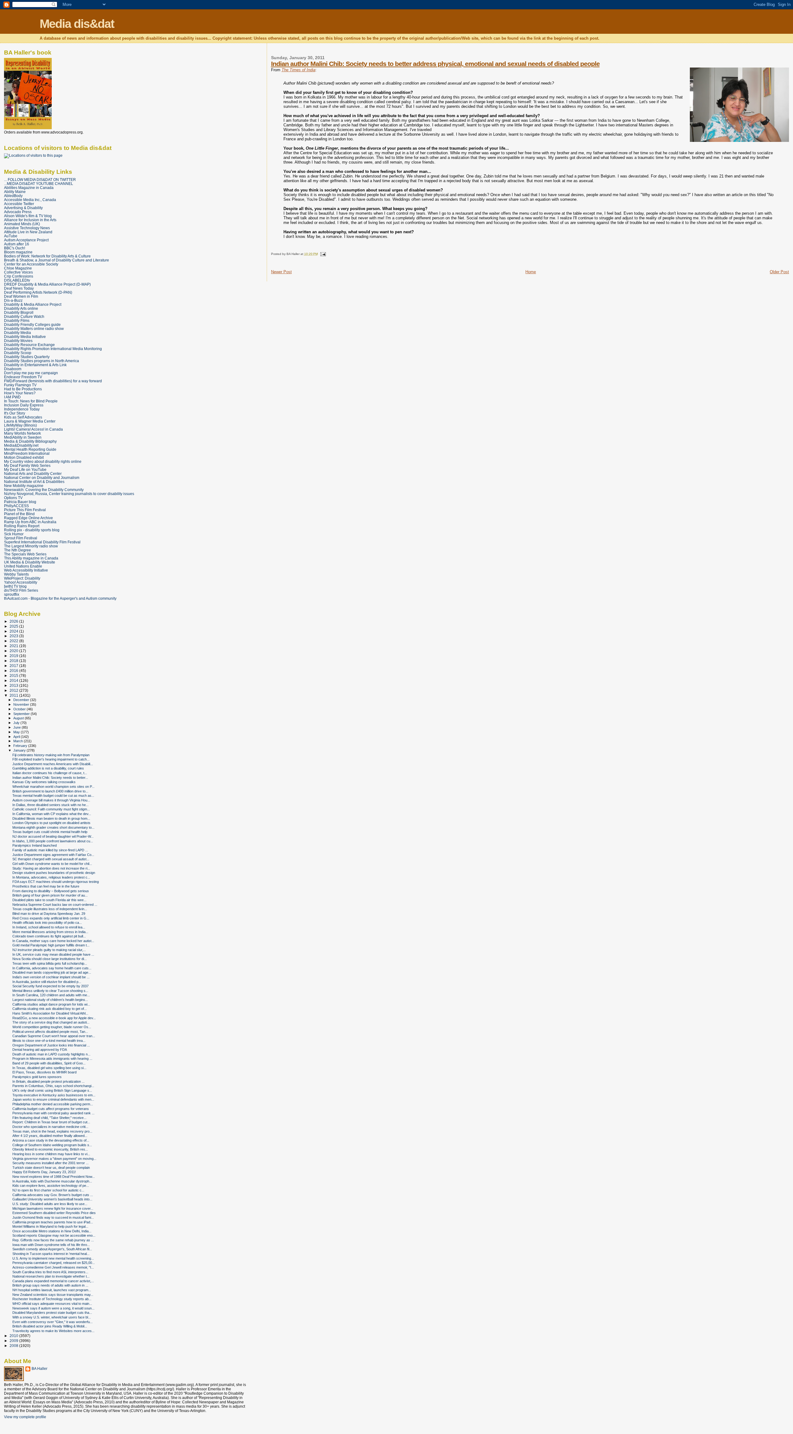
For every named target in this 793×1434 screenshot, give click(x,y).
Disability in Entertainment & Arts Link (35, 365)
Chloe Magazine (18, 268)
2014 (14, 680)
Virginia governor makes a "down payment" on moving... (54, 1158)
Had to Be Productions (23, 389)
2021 (14, 646)
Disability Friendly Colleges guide (32, 324)
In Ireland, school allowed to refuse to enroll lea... (48, 927)
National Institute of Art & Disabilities (34, 482)
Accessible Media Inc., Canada (30, 200)
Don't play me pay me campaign (31, 373)
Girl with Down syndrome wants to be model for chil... (52, 864)
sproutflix (11, 594)
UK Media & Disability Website (29, 562)
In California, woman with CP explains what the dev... (51, 814)
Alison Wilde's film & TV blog (28, 216)
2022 (14, 641)
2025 (14, 626)
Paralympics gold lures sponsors (37, 1077)
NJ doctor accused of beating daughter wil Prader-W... (53, 836)
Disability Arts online (21, 308)
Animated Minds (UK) (22, 224)
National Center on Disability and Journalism (41, 478)
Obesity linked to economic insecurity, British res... (50, 1149)
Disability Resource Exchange (29, 345)
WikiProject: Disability (22, 578)
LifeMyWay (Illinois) (20, 425)
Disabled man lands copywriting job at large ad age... (51, 972)
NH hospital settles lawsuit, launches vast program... (51, 1290)
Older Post (779, 272)
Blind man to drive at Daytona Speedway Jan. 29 (48, 913)
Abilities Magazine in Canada (29, 188)
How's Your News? (20, 393)
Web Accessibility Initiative (26, 570)
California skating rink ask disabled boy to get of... (49, 1009)
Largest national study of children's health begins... (50, 1000)
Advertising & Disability (23, 208)
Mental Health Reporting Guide (30, 449)
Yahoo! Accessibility (20, 582)
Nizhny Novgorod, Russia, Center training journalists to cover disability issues (69, 494)
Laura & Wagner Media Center (29, 421)
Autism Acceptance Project (26, 240)
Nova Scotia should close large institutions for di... (49, 959)
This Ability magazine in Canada (31, 558)
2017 (14, 666)
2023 (14, 636)
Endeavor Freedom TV (23, 377)
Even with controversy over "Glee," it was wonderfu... (52, 1322)
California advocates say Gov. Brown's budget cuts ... (52, 1195)
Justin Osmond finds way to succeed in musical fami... (53, 1217)
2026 (14, 621)
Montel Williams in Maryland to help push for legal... (50, 1226)
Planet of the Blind (19, 514)
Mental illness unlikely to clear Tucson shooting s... (50, 991)
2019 (14, 656)
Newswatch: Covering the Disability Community (44, 490)
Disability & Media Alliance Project (32, 304)
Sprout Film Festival (20, 538)
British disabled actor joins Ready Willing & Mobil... (49, 1326)
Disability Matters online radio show (34, 329)
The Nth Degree (17, 550)
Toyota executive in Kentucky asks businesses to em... (53, 1095)
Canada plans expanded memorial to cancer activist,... (53, 1281)
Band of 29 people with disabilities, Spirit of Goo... (48, 1063)
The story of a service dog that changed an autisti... (51, 1022)
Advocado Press (18, 212)
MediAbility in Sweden (23, 437)
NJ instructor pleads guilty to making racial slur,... (49, 950)
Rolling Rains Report (21, 526)
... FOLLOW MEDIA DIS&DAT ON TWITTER (40, 180)
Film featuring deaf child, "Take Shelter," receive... (49, 1118)
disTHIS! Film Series (21, 590)
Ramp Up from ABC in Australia (30, 522)
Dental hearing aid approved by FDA (39, 1049)
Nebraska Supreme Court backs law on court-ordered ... (54, 904)
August (19, 718)
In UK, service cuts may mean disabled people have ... (53, 954)
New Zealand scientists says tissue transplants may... (52, 1294)
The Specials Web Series (25, 554)
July (16, 723)
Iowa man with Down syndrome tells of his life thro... (51, 1245)
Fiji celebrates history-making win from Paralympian (51, 755)
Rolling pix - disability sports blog (31, 530)
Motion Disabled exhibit (24, 457)
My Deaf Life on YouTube (25, 469)
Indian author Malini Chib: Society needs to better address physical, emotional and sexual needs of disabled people (435, 63)
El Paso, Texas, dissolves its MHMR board (44, 1072)
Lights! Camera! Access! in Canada (33, 429)
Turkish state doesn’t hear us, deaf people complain (51, 1167)
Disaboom (12, 369)
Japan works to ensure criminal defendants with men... (53, 1099)
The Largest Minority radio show (31, 546)
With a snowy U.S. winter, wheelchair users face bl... (51, 1317)
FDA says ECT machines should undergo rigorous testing (55, 882)
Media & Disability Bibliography (30, 441)
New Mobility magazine (23, 486)
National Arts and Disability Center (33, 473)
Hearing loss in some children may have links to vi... (51, 1154)
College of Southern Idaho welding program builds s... (52, 1145)
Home (530, 272)
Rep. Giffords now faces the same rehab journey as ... (53, 1240)
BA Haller (39, 1368)
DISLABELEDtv (17, 280)
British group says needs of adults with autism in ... (50, 1285)
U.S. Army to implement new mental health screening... (53, 1258)
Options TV (13, 498)
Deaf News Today (19, 288)
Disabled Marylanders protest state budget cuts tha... (52, 1312)
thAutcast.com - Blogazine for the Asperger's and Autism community (60, 598)
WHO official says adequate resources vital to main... (52, 1303)
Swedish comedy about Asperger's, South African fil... (52, 1249)
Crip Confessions (18, 276)
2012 (14, 690)
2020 (14, 651)
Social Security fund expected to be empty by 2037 (50, 986)
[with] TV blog (15, 586)
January (20, 750)
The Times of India (298, 70)
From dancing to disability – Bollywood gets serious (50, 891)
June (17, 727)
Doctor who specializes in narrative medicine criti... (50, 1127)
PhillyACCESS (16, 506)
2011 (14, 695)
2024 (14, 631)
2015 (14, 675)
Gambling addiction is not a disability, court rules (48, 768)
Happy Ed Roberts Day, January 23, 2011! (44, 1172)
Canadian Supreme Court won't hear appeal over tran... (53, 1036)
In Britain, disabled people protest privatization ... (48, 1081)
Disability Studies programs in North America (41, 361)
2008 (14, 1346)
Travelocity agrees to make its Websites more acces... (53, 1331)
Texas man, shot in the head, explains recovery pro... (52, 1131)
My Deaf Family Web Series (27, 465)
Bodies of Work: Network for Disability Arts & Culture (47, 256)
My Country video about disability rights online (42, 461)
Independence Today (22, 409)
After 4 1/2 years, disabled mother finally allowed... (49, 1136)
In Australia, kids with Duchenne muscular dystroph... (52, 1181)
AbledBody (13, 196)
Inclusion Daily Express (23, 405)
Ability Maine (15, 192)
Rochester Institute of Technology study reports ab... (51, 1299)
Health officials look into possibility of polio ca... (47, 922)
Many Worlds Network (22, 433)
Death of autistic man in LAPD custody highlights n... (51, 1054)
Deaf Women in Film (21, 296)
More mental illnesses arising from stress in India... (50, 932)
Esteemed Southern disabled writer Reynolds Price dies (54, 1213)
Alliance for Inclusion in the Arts (30, 220)
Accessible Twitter (19, 204)
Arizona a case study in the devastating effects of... (50, 1140)
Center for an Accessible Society (31, 264)
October (20, 709)
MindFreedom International (27, 453)
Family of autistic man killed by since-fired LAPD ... (50, 850)
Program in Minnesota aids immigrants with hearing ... (52, 1058)
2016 (14, 671)
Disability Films (16, 320)
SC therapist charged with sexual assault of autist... (50, 859)
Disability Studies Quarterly (27, 357)
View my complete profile (25, 1417)
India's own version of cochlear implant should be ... (51, 977)
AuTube (10, 236)
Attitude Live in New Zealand (28, 232)
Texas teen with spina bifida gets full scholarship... (49, 963)
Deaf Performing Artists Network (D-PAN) (38, 292)
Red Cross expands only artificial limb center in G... (50, 918)
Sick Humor (14, 534)
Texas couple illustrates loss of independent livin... (49, 909)
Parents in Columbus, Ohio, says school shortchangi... (53, 1086)
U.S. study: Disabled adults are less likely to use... (49, 1204)
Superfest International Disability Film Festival (42, 542)
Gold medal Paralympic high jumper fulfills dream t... (51, 945)
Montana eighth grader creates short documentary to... (53, 827)
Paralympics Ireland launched (34, 845)
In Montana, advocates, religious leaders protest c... (51, 877)
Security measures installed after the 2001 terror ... (50, 1163)
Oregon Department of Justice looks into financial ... (51, 1045)
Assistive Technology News (27, 228)
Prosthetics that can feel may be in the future (45, 886)
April (17, 737)
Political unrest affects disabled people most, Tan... (50, 1031)
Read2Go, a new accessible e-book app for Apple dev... (54, 1018)
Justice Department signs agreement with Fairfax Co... (53, 855)
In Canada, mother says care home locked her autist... (53, 941)
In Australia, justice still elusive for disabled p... (46, 982)
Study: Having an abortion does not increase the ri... (51, 868)
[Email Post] (322, 254)
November (21, 704)
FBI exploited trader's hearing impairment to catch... (51, 759)
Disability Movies (18, 341)
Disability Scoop (17, 353)
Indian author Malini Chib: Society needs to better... (50, 777)
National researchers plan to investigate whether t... (51, 1276)
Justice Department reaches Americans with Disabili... (52, 764)
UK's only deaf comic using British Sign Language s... (52, 1090)
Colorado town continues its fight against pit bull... (49, 936)
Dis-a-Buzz (13, 300)
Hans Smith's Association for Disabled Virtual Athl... (50, 1013)
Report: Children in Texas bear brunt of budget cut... (51, 1122)
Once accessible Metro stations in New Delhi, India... (51, 1231)
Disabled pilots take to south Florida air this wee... (49, 900)
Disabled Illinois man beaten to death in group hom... (51, 818)
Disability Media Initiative (25, 337)
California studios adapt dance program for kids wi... (51, 1004)
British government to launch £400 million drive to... (50, 791)
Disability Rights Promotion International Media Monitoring (53, 349)
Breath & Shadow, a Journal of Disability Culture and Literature (56, 260)
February (20, 746)
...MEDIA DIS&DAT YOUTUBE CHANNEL (38, 184)
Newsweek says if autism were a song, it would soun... (53, 1308)
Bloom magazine (18, 252)
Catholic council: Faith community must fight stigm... (51, 809)
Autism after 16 (16, 244)
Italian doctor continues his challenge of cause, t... (49, 773)
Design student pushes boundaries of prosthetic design (53, 873)
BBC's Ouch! (14, 248)
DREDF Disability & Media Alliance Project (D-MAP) (47, 284)
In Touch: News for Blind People (31, 401)
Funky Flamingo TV (20, 385)
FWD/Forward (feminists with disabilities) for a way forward (53, 381)
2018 (14, 661)
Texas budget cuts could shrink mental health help (49, 832)
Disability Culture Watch (24, 316)
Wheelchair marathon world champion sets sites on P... (53, 786)
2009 (14, 1341)
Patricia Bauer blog (20, 502)
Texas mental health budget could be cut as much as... (53, 795)
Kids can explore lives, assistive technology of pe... (50, 1185)
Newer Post (281, 272)
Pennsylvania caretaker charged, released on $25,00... (53, 1263)
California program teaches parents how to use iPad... (52, 1222)
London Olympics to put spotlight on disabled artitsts (51, 823)
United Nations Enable (23, 566)
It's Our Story (14, 413)
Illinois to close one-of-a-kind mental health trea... (48, 1040)
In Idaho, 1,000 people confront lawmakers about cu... (52, 841)
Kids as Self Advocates (23, 417)
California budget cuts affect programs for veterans (50, 1109)
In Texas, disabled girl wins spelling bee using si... (49, 1068)
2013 (14, 685)
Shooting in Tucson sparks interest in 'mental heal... (51, 1254)
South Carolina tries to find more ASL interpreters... (50, 1272)
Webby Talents (16, 574)
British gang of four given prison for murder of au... (50, 895)
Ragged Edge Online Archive (28, 518)
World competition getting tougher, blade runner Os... (51, 1027)
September (22, 714)
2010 (14, 1336)
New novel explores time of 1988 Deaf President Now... (53, 1176)
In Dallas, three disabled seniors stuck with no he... (50, 805)
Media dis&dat (77, 23)
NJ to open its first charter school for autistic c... (48, 1190)
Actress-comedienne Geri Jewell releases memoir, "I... (53, 1267)
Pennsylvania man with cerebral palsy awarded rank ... (53, 1113)
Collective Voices (18, 272)
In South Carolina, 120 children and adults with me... (51, 995)
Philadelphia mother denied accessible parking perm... (52, 1104)
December (21, 700)
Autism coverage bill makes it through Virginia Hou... (51, 800)
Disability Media (17, 333)
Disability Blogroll (18, 312)
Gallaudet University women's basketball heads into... (52, 1199)
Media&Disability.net (21, 445)
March (18, 741)
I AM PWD (12, 397)
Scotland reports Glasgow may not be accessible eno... (53, 1235)
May (17, 732)
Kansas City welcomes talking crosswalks (44, 782)
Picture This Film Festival (25, 510)
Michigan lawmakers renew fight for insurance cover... (52, 1208)
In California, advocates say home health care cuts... (51, 968)
